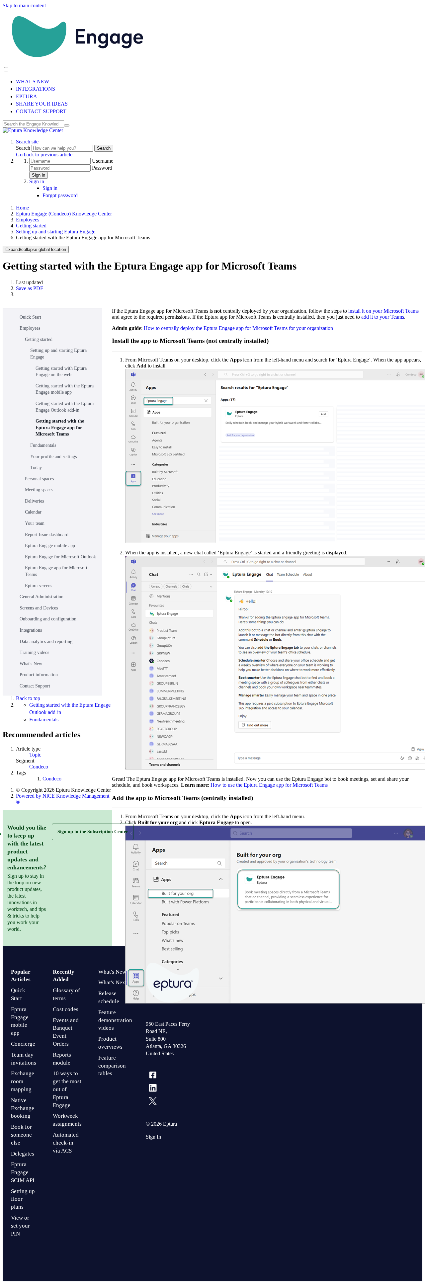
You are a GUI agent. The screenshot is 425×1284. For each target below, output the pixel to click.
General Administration (41, 596)
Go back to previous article (44, 154)
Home (22, 207)
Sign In (153, 1137)
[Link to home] (33, 130)
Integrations (31, 630)
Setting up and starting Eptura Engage (55, 231)
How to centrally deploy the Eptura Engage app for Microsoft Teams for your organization (238, 328)
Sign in (38, 175)
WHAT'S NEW (32, 81)
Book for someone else (21, 1135)
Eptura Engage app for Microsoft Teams (56, 571)
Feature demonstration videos (115, 1020)
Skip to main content (24, 5)
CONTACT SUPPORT (41, 111)
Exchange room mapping (22, 1081)
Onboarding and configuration (48, 618)
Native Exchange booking (22, 1108)
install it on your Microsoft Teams (383, 311)
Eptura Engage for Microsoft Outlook (60, 556)
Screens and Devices (39, 607)
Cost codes (65, 1009)
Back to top (28, 698)
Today (36, 467)
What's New (31, 663)
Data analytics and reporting (46, 641)
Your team (34, 523)
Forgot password (60, 195)
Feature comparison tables (112, 1066)
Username (102, 161)
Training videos (34, 652)
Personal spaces (39, 478)
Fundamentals (43, 445)
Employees (27, 219)
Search (24, 148)
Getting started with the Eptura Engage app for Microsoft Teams (60, 428)
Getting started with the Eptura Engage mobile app (65, 389)
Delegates (22, 1154)
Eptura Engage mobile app (50, 545)
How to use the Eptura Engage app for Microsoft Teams (269, 785)
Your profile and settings (53, 456)
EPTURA (26, 96)
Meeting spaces (39, 489)
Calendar (33, 512)
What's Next (112, 982)
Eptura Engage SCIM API (23, 1172)
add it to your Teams (382, 317)
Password (102, 168)
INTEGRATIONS (35, 89)
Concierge (23, 1044)
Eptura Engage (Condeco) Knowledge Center (64, 213)
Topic (35, 755)
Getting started (31, 225)
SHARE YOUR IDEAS (42, 104)
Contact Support (35, 685)
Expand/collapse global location (35, 249)
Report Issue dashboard (46, 534)
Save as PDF (29, 288)
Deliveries (34, 501)
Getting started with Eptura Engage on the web (61, 371)
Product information (39, 674)
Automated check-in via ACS (66, 1143)
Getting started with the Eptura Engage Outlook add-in (65, 407)
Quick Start (30, 317)
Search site (27, 141)
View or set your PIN (20, 1226)
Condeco (38, 766)
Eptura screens (38, 585)
